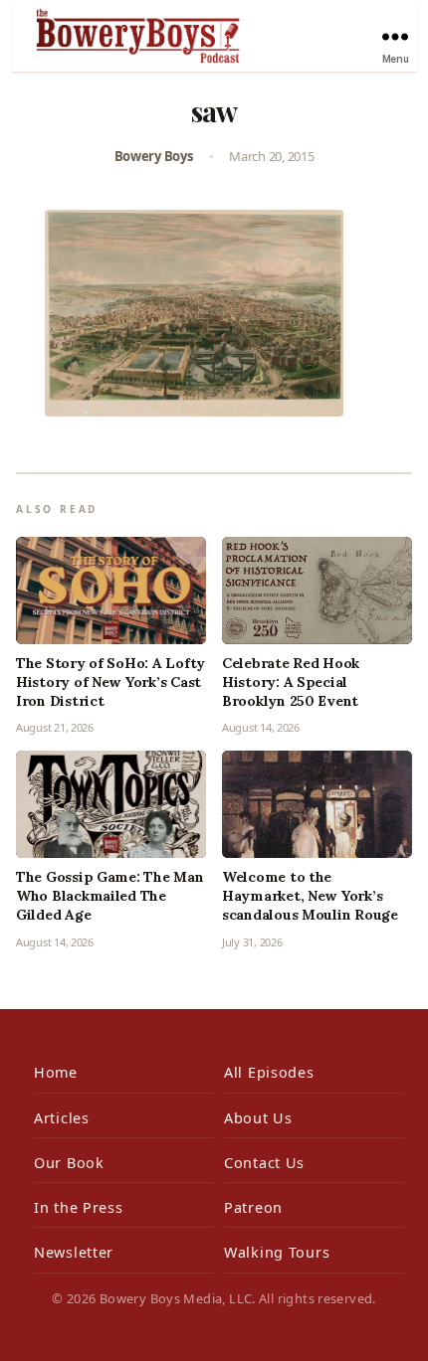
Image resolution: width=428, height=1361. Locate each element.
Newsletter (73, 1252)
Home (56, 1072)
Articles (62, 1117)
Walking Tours (276, 1252)
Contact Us (264, 1162)
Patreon (253, 1207)
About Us (258, 1117)
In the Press (78, 1207)
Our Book (69, 1162)
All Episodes (269, 1072)
